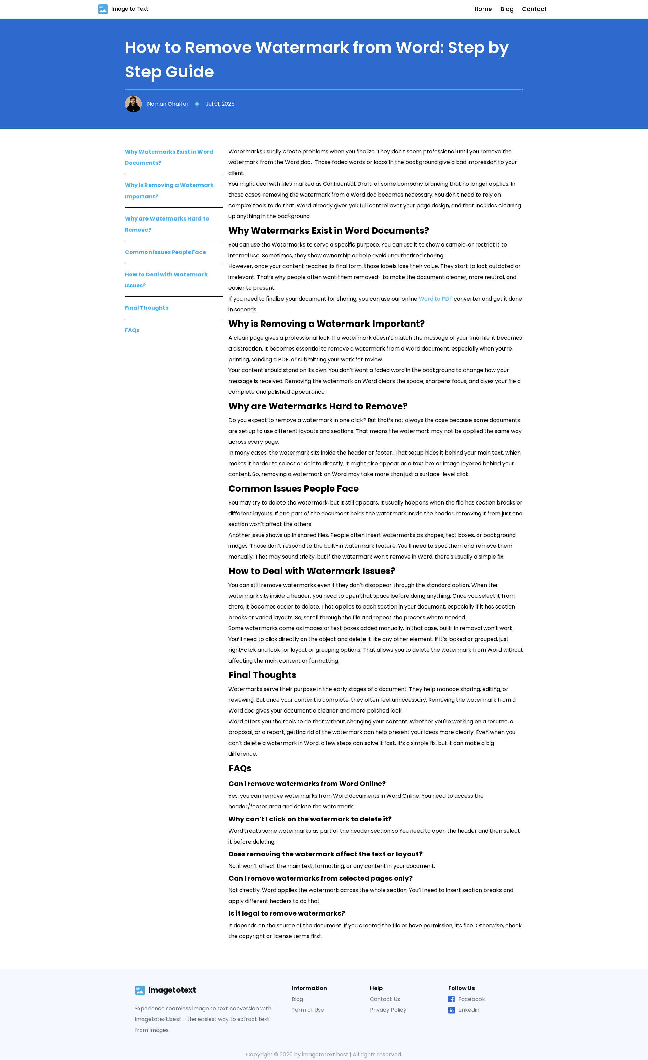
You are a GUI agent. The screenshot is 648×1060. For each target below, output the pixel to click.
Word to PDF (434, 299)
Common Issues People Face (165, 252)
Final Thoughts (146, 308)
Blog (507, 9)
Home (483, 9)
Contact (534, 9)
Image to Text (129, 9)
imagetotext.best (326, 1054)
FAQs (132, 330)
